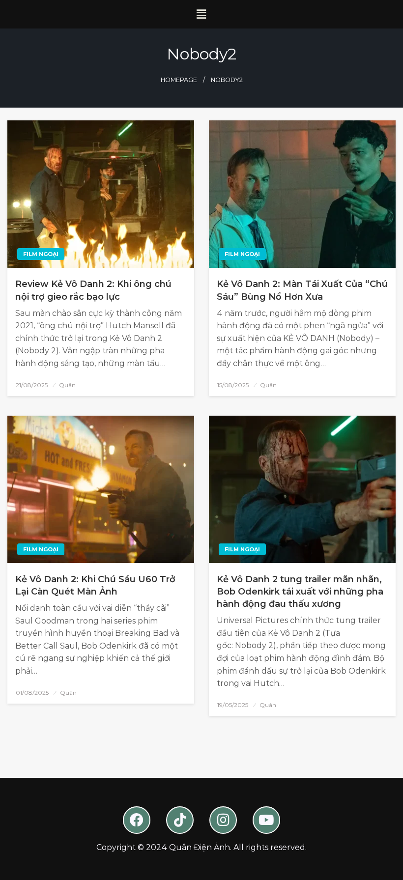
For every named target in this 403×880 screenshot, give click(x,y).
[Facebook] (136, 820)
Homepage (179, 80)
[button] (201, 14)
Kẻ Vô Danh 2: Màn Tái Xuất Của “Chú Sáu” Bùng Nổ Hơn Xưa (302, 290)
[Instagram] (223, 820)
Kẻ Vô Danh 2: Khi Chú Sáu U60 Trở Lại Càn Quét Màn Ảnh (95, 585)
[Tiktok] (180, 820)
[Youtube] (266, 820)
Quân (67, 385)
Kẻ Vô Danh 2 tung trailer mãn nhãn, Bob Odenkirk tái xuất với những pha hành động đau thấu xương (300, 591)
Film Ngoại (40, 254)
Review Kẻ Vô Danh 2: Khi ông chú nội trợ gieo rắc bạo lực (93, 290)
